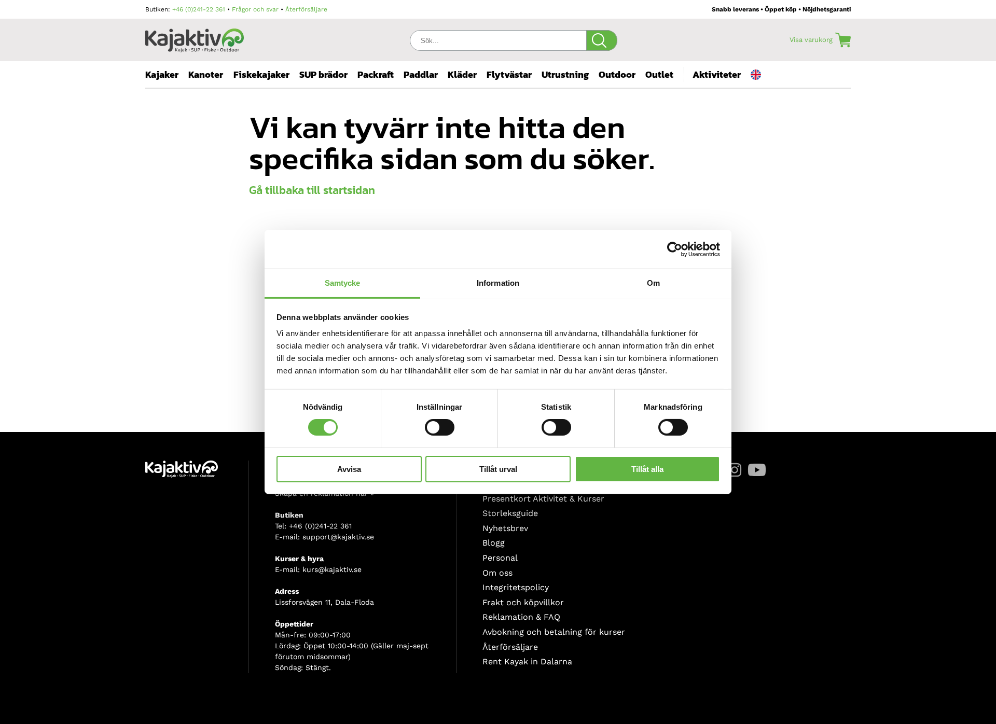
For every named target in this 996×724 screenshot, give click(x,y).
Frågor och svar (255, 9)
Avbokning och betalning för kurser (553, 632)
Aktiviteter (717, 74)
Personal (500, 558)
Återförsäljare (306, 9)
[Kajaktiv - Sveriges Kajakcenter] (194, 37)
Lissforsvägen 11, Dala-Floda (324, 602)
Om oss (497, 573)
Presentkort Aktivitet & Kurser (543, 499)
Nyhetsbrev (505, 528)
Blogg (493, 543)
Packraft (375, 74)
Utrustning (565, 74)
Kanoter (205, 74)
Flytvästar (509, 74)
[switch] (439, 427)
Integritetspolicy (515, 587)
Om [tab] (653, 283)
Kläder (462, 74)
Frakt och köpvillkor (523, 602)
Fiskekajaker (261, 74)
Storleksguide (510, 513)
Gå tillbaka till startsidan (312, 190)
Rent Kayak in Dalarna (527, 661)
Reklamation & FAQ (521, 617)
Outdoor (617, 74)
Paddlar (421, 74)
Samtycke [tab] (343, 283)
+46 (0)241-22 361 (198, 9)
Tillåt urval (498, 469)
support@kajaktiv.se (338, 537)
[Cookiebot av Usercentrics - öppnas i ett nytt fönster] (674, 249)
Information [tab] (498, 283)
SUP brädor (323, 74)
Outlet (659, 74)
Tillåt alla (647, 469)
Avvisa (349, 469)
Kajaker (161, 74)
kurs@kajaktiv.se (332, 569)
